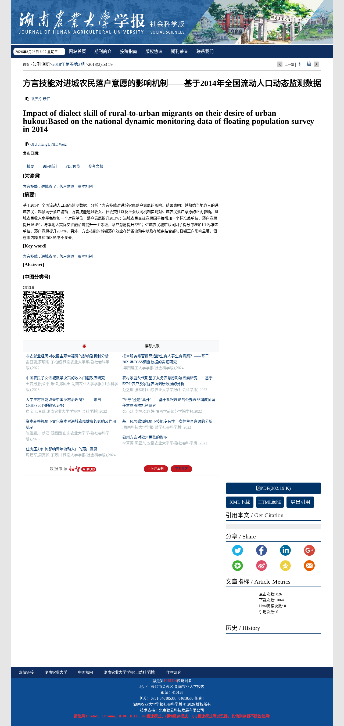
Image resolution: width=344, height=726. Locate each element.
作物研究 (173, 672)
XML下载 (240, 502)
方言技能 (30, 187)
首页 (26, 65)
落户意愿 (66, 187)
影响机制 (85, 187)
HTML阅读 (270, 502)
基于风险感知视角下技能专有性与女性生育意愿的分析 (167, 421)
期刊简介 (103, 51)
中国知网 (85, 672)
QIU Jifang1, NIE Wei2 (48, 144)
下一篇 (304, 64)
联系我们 (205, 51)
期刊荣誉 (179, 51)
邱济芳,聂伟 (40, 99)
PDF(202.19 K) (275, 488)
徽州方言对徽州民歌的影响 (144, 437)
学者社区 (181, 469)
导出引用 (300, 502)
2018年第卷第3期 (68, 64)
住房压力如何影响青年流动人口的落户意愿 (61, 449)
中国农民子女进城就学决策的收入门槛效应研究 (65, 378)
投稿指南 (128, 51)
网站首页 (77, 51)
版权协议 (154, 51)
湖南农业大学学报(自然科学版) (129, 672)
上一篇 (289, 65)
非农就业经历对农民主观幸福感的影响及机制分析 (67, 356)
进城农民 (48, 187)
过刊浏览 (41, 64)
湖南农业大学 (56, 672)
